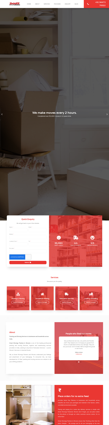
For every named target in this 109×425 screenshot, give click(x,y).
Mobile (11, 234)
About (37, 4)
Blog (76, 4)
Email (30, 227)
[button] (2, 114)
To (29, 241)
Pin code (11, 248)
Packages (57, 4)
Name (11, 227)
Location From (13, 241)
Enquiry (67, 4)
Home (29, 4)
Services (47, 4)
